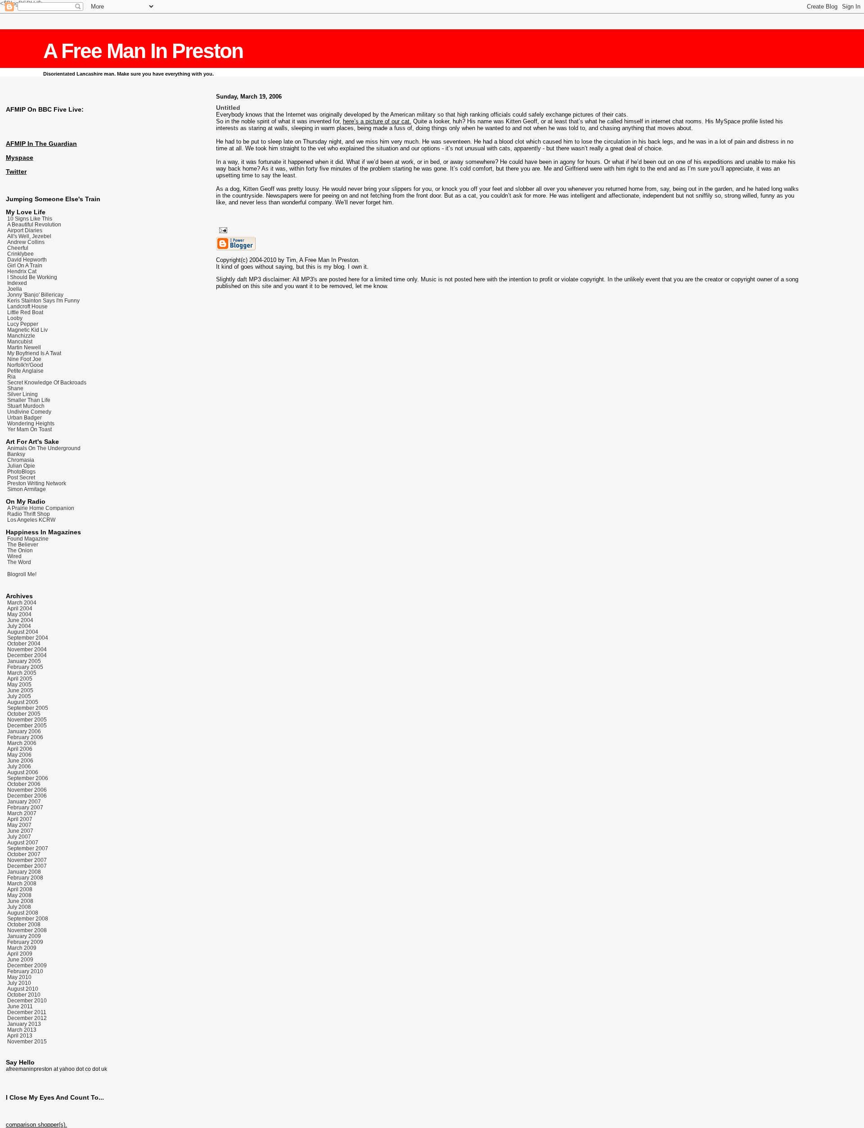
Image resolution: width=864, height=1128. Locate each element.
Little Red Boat (25, 312)
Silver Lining (22, 394)
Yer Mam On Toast (29, 429)
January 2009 (24, 936)
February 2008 (25, 877)
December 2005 (27, 725)
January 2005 (24, 661)
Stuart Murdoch (26, 406)
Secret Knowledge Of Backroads (46, 382)
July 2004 (19, 626)
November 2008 (27, 930)
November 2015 (27, 1041)
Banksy (16, 454)
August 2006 (22, 772)
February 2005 (25, 667)
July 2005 (19, 696)
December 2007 (27, 866)
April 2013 (19, 1035)
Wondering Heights (30, 423)
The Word (19, 562)
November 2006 (27, 790)
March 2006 (21, 743)
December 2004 (27, 655)
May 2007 (19, 825)
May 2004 (19, 614)
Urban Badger (24, 417)
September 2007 (27, 848)
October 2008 (23, 924)
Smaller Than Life (28, 400)
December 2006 (27, 796)
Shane (15, 388)
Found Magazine (28, 538)
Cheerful (17, 248)
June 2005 (20, 690)
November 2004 (27, 649)
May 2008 (19, 895)
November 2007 (27, 860)
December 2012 (27, 1018)
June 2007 (20, 831)
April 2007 (19, 819)
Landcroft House (27, 306)
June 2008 (20, 901)
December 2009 (27, 965)
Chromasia (20, 460)
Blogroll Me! (21, 574)
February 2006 (25, 737)
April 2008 (19, 889)
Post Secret (21, 477)
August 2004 (22, 632)
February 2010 (25, 971)
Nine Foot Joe (24, 359)
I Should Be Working (32, 277)
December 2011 (26, 1012)
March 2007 (21, 813)
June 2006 (20, 760)
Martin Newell (24, 347)
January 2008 (24, 872)
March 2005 (21, 673)
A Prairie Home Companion (40, 508)
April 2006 (19, 749)
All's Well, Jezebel (29, 236)
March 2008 (21, 883)
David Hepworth (27, 259)
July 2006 (19, 766)
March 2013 (21, 1030)
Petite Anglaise (25, 371)
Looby (14, 318)
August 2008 (22, 913)
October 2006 (23, 784)
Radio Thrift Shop (28, 514)
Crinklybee (20, 254)
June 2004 (20, 620)
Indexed (17, 283)
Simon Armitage (26, 489)
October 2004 (23, 643)
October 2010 (23, 994)
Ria (11, 376)
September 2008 (27, 918)
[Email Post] (221, 229)
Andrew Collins (26, 242)
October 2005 (23, 714)
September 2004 (27, 638)
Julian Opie (21, 466)
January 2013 (24, 1024)
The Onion (20, 550)
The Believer (22, 544)
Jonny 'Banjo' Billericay (35, 295)
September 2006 (27, 778)
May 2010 (19, 977)
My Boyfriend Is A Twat (34, 353)
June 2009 (20, 959)
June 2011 (20, 1006)
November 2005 (27, 719)
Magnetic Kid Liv (27, 330)
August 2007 (22, 842)
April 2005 (19, 678)
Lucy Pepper (22, 324)
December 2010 (27, 1000)
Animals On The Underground (44, 448)
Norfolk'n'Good (25, 365)
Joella (14, 289)
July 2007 (19, 836)
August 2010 (22, 989)
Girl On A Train (24, 265)
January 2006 (24, 731)
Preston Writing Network (36, 483)
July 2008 (19, 907)
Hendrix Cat (21, 271)
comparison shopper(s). (36, 1124)
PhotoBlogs (21, 471)
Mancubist (19, 341)
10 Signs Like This (29, 218)
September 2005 (27, 708)
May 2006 (19, 755)
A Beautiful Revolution (34, 224)
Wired (14, 556)
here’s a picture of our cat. (377, 121)
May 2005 (19, 684)
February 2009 (25, 942)
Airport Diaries (24, 230)
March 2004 (21, 602)
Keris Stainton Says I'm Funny (43, 300)
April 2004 (19, 608)
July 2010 (19, 983)
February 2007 (25, 807)
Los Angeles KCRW (31, 520)
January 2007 (24, 801)
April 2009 (19, 954)
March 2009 (21, 948)
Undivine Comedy (29, 412)
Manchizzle (21, 335)
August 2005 (22, 702)
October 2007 (23, 854)
